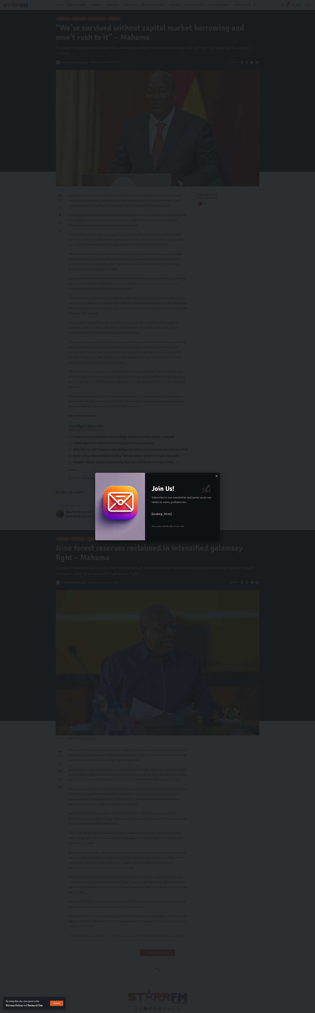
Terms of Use (35, 1005)
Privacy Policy (14, 1005)
